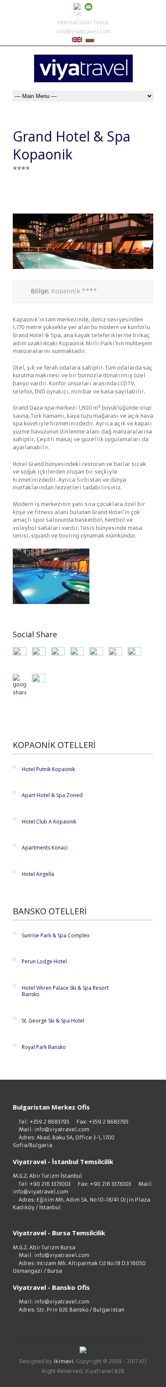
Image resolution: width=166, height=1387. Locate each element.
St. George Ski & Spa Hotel (53, 1020)
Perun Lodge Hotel (44, 961)
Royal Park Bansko (44, 1047)
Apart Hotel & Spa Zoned (52, 795)
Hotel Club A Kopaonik (49, 821)
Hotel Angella (38, 874)
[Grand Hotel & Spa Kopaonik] (83, 267)
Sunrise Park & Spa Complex (55, 935)
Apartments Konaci (45, 847)
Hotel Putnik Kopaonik (48, 769)
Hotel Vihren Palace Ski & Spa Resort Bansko (65, 991)
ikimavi (63, 1361)
